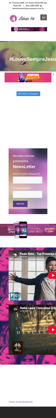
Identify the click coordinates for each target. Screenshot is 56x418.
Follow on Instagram (29, 94)
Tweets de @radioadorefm (21, 402)
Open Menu (43, 17)
